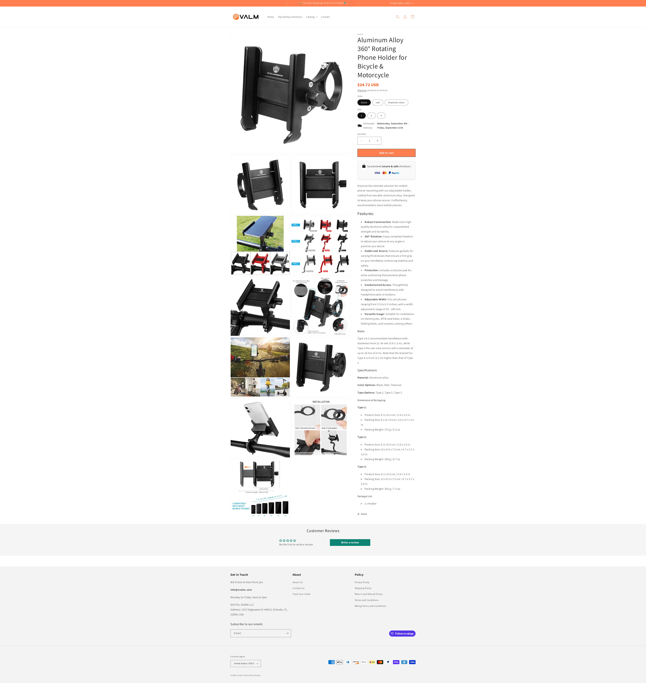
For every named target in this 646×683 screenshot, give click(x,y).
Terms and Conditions (367, 600)
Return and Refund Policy (369, 594)
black (364, 102)
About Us (298, 582)
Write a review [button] (350, 542)
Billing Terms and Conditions (370, 605)
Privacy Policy (362, 582)
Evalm (240, 675)
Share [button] (364, 513)
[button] (311, 16)
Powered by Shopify (252, 675)
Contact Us (298, 588)
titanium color (396, 102)
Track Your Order (302, 594)
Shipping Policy (363, 588)
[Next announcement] (359, 3)
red (378, 102)
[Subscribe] (287, 633)
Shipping (361, 90)
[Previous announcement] (287, 3)
